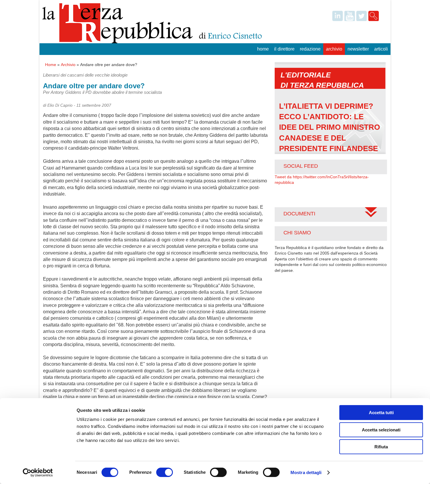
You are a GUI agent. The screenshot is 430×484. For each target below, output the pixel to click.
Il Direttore (284, 48)
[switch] (164, 472)
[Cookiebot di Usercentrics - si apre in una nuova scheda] (37, 472)
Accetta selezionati (381, 429)
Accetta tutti (381, 412)
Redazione (310, 48)
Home (263, 48)
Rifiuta (381, 446)
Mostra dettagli (306, 472)
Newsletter (358, 48)
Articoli (381, 48)
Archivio (334, 48)
